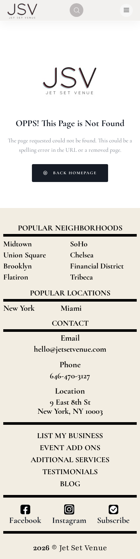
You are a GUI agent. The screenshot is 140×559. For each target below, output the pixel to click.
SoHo (79, 244)
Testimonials (70, 471)
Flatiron (15, 277)
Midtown (17, 244)
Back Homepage (74, 173)
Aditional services (70, 459)
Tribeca (81, 277)
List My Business (70, 435)
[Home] (22, 10)
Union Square (24, 255)
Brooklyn (17, 266)
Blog (70, 483)
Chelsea (81, 255)
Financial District (97, 266)
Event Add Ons (70, 447)
